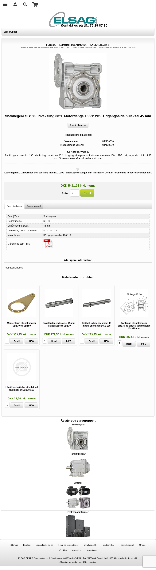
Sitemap (14, 545)
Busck (19, 267)
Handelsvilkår (108, 545)
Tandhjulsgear (78, 454)
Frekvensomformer (78, 512)
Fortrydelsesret (127, 545)
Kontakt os (92, 550)
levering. (92, 562)
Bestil (87, 192)
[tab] (14, 206)
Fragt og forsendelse (68, 545)
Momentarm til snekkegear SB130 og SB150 (21, 324)
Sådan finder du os (44, 545)
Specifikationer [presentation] (14, 206)
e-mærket (76, 550)
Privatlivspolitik (89, 545)
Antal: (65, 192)
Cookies (63, 550)
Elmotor (78, 483)
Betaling (26, 545)
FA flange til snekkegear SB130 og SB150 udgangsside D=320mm (134, 326)
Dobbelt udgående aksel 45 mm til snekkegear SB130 (96, 324)
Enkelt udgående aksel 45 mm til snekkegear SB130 (59, 324)
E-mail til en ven (78, 125)
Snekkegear (78, 424)
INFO (31, 341)
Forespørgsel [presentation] (34, 206)
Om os (142, 545)
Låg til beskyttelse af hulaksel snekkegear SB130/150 (22, 388)
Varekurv (35, 4)
